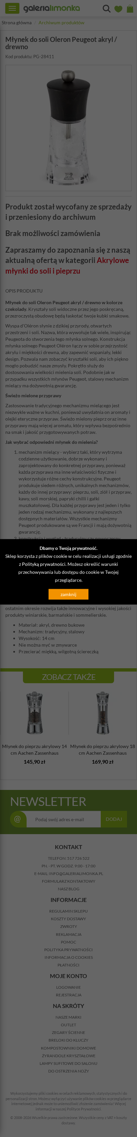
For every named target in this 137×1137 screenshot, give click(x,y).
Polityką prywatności (44, 564)
